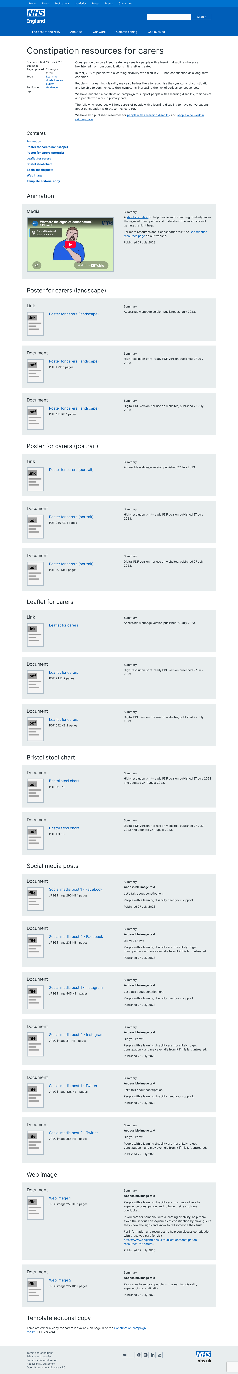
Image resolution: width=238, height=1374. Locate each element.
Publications (62, 3)
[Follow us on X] (132, 1357)
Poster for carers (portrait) (45, 152)
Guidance (52, 87)
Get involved (156, 31)
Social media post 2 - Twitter (73, 1133)
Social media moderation (42, 1360)
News (45, 3)
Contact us (125, 3)
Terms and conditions (40, 1352)
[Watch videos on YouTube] (160, 1357)
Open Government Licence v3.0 (46, 1367)
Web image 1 (60, 1198)
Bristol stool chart (39, 164)
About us (76, 31)
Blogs (95, 3)
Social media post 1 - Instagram (76, 987)
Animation (34, 141)
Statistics (80, 3)
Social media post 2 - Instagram (76, 1034)
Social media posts (40, 169)
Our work (99, 31)
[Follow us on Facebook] (139, 1357)
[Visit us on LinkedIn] (153, 1357)
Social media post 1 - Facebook (75, 889)
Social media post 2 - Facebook (76, 936)
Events (109, 3)
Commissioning (126, 31)
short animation (137, 217)
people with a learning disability (148, 115)
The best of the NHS (46, 31)
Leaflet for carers (39, 158)
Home (32, 3)
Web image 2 (60, 1280)
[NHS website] (203, 1361)
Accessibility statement (41, 1363)
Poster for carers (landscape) (47, 147)
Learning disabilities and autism (55, 80)
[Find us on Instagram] (146, 1357)
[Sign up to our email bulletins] (125, 1357)
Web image (34, 175)
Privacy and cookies (39, 1356)
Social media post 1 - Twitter (73, 1085)
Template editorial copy (43, 181)
